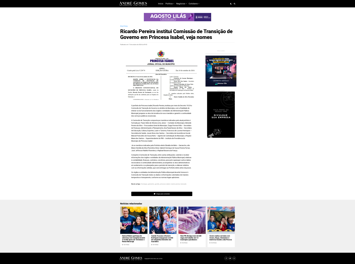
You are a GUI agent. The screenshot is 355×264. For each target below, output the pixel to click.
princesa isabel (165, 184)
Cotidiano (193, 3)
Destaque (144, 184)
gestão (157, 184)
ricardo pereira (175, 184)
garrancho (151, 184)
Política (169, 3)
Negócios (180, 3)
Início (160, 3)
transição (183, 184)
